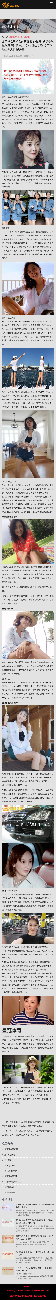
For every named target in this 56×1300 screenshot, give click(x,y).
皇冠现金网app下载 (11, 1182)
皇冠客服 (37, 1296)
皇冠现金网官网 (29, 571)
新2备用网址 (14, 37)
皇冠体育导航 (14, 1296)
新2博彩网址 (8, 1155)
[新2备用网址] (10, 3)
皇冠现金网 (30, 1296)
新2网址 (43, 1296)
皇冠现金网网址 (10, 1171)
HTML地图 (45, 1291)
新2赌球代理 (25, 37)
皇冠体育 (22, 1296)
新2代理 (6, 1160)
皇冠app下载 (8, 1166)
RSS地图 (37, 1291)
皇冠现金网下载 (10, 1176)
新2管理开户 (8, 1193)
